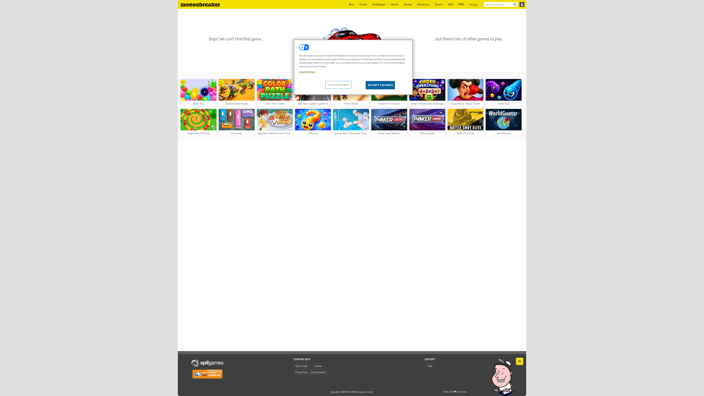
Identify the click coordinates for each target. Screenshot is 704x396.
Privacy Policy (301, 372)
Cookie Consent (318, 372)
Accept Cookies (380, 85)
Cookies (318, 365)
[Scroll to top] (519, 361)
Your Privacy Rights (338, 84)
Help (430, 365)
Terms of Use (301, 365)
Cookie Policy (307, 72)
